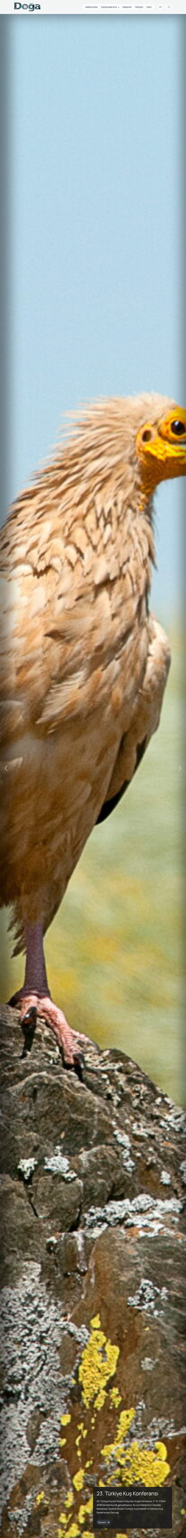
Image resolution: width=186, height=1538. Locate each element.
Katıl (149, 7)
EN (160, 7)
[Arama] (169, 7)
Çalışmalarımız (109, 7)
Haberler (127, 7)
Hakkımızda (91, 7)
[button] (25, 1522)
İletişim (139, 7)
